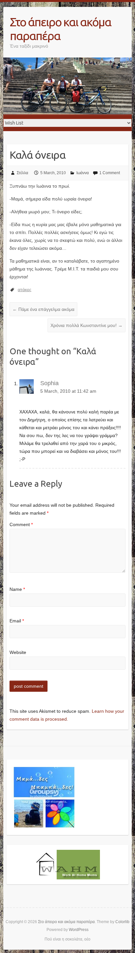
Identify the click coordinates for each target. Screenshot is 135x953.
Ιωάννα (82, 173)
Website (18, 652)
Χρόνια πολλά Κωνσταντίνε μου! (86, 325)
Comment (21, 524)
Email (17, 620)
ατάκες (24, 289)
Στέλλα (22, 173)
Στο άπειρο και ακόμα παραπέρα (60, 28)
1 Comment (109, 173)
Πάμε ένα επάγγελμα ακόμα (43, 309)
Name (17, 589)
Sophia (49, 383)
